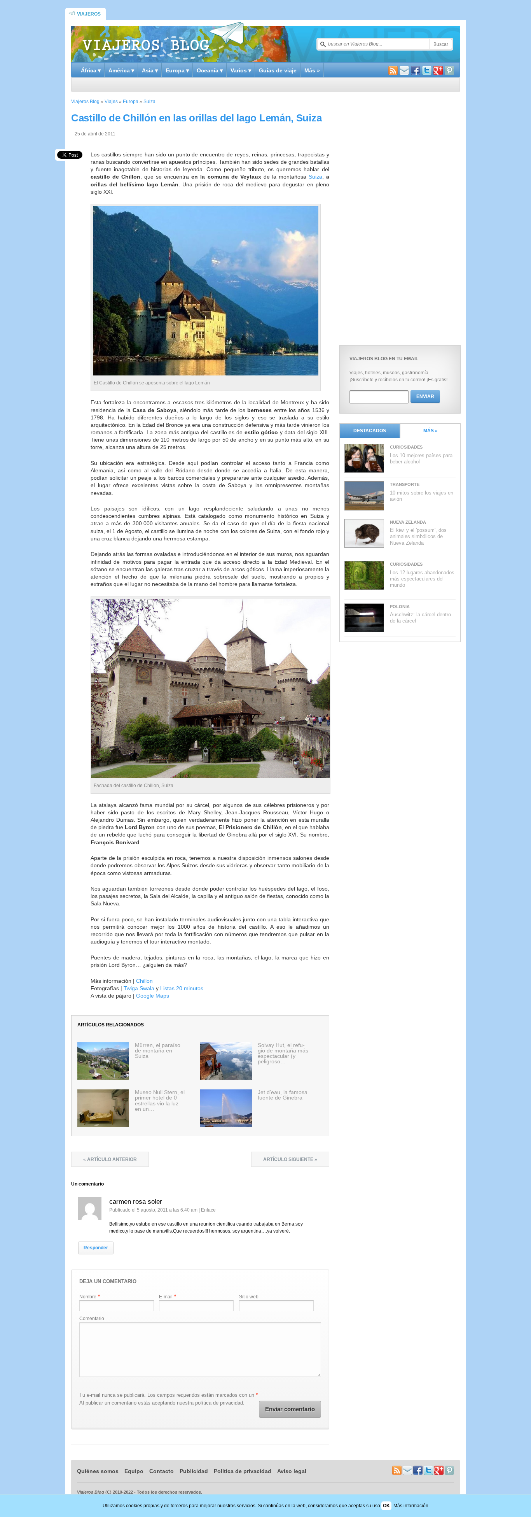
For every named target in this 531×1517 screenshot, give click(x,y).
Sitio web (249, 1297)
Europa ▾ (177, 70)
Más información (410, 1505)
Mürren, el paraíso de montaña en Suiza (157, 1050)
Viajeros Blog (85, 101)
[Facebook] (415, 71)
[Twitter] (426, 71)
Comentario (91, 1318)
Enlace (208, 1210)
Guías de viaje (278, 70)
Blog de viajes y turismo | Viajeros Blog (163, 41)
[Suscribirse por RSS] (393, 71)
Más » (312, 70)
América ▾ (121, 70)
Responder (96, 1247)
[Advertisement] (397, 216)
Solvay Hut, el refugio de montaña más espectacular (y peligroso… (283, 1053)
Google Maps (152, 996)
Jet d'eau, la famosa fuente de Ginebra (282, 1094)
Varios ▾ (241, 70)
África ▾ (91, 70)
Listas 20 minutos (181, 988)
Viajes (111, 101)
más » (430, 430)
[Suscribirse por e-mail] (404, 71)
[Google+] (438, 71)
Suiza (149, 101)
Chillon (144, 981)
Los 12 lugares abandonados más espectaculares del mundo (422, 579)
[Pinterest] (449, 71)
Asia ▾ (150, 70)
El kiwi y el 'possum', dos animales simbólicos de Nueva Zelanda (418, 536)
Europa (130, 101)
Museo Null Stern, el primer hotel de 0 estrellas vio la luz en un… (160, 1100)
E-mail (166, 1297)
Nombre (87, 1297)
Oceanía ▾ (210, 70)
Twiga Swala (139, 988)
